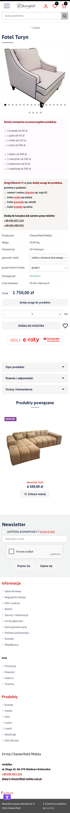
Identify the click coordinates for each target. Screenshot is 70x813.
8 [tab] (31, 105)
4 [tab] (16, 105)
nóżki (17, 197)
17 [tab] (65, 105)
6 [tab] (24, 105)
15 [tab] (57, 105)
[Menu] (6, 6)
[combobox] (48, 257)
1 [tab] (5, 105)
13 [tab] (50, 105)
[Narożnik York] (35, 447)
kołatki (18, 206)
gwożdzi (19, 202)
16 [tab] (61, 105)
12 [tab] (46, 105)
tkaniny (29, 192)
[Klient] (45, 6)
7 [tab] (28, 105)
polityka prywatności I (31, 531)
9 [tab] (35, 105)
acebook (8, 792)
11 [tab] (42, 105)
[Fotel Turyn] (35, 75)
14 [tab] (54, 105)
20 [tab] (37, 113)
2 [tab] (9, 105)
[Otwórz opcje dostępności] (7, 797)
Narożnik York (35, 482)
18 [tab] (29, 113)
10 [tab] (39, 105)
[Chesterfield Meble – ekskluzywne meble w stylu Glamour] (26, 6)
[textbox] (49, 257)
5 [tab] (20, 105)
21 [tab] (41, 113)
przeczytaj (47, 531)
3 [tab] (13, 105)
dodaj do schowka (65, 325)
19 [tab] (33, 113)
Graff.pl (50, 808)
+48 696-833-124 (12, 774)
